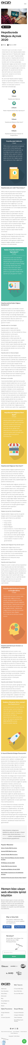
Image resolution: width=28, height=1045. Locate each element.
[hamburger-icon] (25, 4)
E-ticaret (7, 26)
